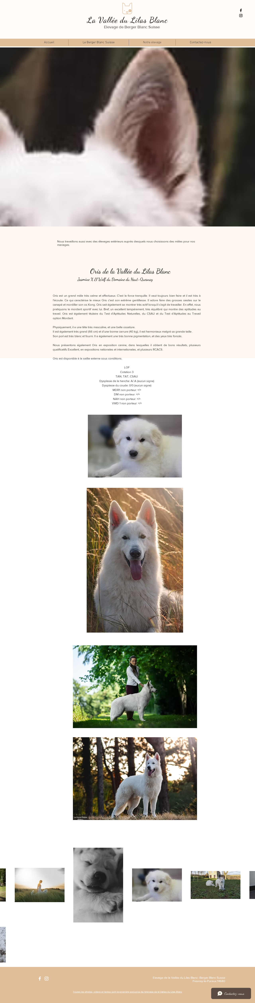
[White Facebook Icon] (39, 978)
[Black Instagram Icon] (241, 15)
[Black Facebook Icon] (241, 10)
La (91, 20)
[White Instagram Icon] (46, 978)
